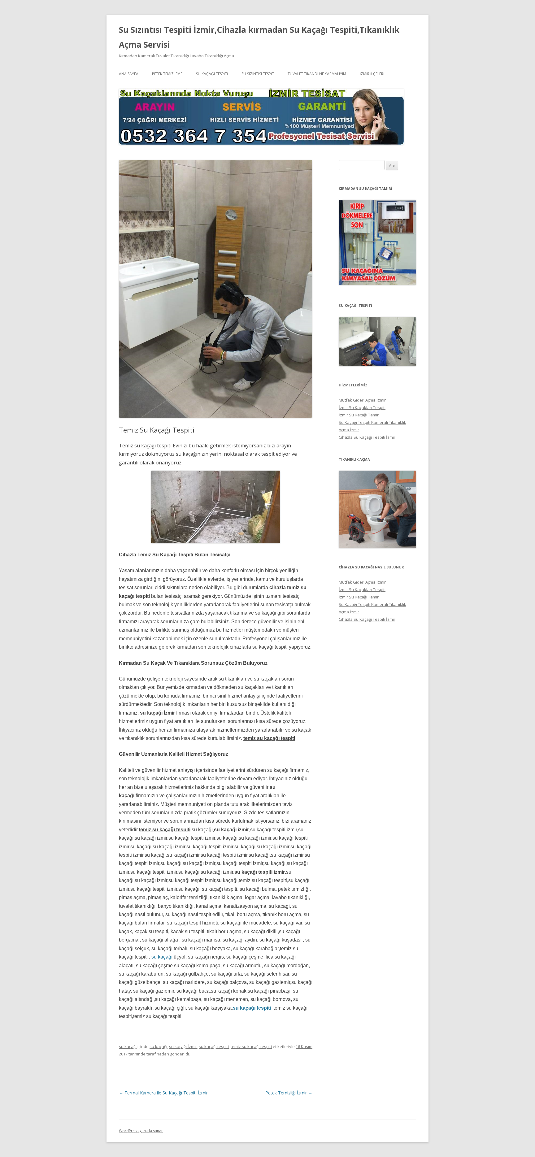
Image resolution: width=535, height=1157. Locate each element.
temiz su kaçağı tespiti (251, 1046)
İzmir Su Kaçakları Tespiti (362, 407)
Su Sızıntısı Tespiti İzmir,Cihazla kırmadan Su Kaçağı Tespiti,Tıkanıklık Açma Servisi (259, 37)
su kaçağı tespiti (252, 1008)
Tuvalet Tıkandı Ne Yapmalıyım (317, 73)
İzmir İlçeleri (372, 73)
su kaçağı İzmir (183, 1046)
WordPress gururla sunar (141, 1130)
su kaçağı (161, 956)
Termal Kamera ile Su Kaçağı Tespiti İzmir (163, 1093)
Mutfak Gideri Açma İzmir (362, 400)
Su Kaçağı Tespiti (212, 73)
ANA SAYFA (128, 73)
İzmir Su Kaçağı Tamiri (359, 415)
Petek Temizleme (167, 73)
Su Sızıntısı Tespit (257, 73)
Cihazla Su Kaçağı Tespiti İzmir (367, 437)
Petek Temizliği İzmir (288, 1093)
